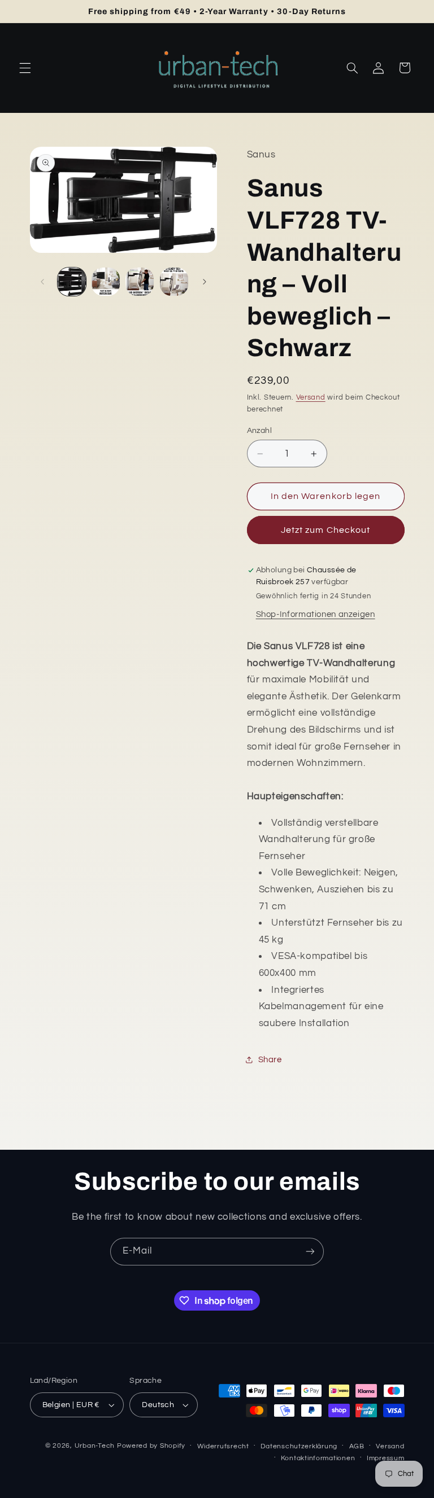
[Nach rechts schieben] (204, 281)
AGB (356, 1446)
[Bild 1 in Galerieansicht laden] (72, 282)
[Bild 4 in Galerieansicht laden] (174, 282)
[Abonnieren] (310, 1251)
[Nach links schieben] (42, 281)
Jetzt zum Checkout (325, 530)
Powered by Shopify (151, 1446)
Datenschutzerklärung (299, 1446)
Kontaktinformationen (318, 1458)
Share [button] (270, 1059)
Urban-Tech (95, 1446)
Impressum (386, 1458)
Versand (311, 397)
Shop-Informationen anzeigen (315, 614)
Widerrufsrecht (223, 1446)
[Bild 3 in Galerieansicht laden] (139, 282)
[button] (25, 68)
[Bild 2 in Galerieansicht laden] (106, 282)
